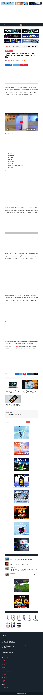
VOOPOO (5, 658)
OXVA (4, 660)
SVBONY (4, 674)
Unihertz (4, 680)
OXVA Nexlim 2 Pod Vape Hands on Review (19, 564)
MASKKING (5, 663)
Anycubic (4, 683)
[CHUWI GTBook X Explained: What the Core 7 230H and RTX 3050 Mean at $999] (13, 384)
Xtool (4, 684)
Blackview (5, 677)
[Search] (38, 25)
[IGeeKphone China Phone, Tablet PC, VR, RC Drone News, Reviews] (21, 25)
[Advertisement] (21, 14)
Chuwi (4, 676)
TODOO (4, 667)
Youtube (4, 648)
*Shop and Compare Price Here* (8, 646)
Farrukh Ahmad (11, 60)
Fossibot (4, 678)
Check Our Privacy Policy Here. (8, 643)
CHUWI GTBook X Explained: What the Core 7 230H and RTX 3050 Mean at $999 (13, 391)
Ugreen (4, 688)
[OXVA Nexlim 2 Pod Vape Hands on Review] (7, 564)
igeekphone (24, 693)
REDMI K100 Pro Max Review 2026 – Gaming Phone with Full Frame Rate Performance (13, 405)
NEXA (4, 661)
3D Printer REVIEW (13, 554)
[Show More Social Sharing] (29, 65)
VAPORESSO (5, 657)
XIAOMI (19, 554)
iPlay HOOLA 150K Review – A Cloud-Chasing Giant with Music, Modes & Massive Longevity (24, 575)
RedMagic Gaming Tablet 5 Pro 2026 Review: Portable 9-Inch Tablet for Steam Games (30, 391)
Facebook (5, 647)
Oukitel (4, 685)
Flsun (4, 681)
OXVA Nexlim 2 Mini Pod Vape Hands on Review (21, 559)
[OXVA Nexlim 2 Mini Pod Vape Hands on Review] (7, 559)
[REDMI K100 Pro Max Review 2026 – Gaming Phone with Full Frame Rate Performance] (13, 399)
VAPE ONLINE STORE (7, 656)
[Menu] (4, 25)
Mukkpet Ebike (5, 687)
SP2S (4, 664)
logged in (12, 414)
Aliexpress (9, 50)
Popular (7, 554)
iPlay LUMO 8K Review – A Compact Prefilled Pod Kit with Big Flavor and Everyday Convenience (23, 570)
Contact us (5, 642)
